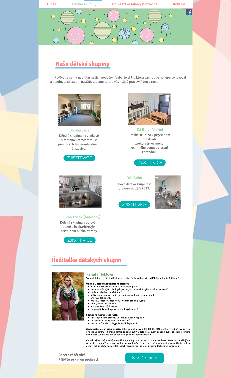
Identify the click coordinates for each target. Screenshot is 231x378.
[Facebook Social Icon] (189, 12)
